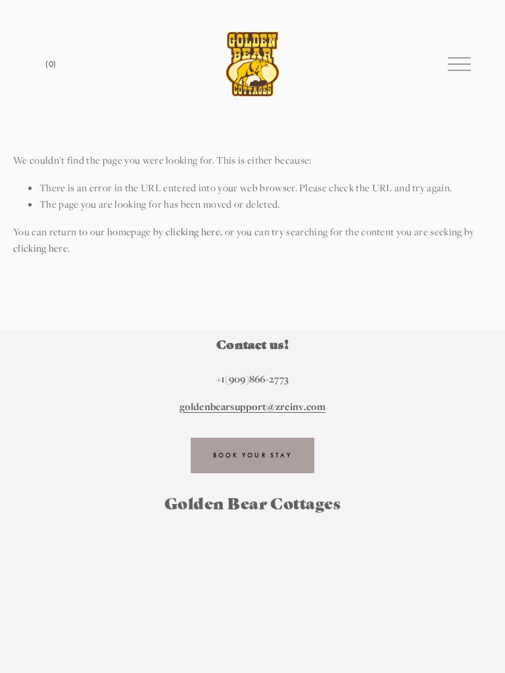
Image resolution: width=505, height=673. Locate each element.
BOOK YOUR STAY (252, 455)
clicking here (193, 231)
